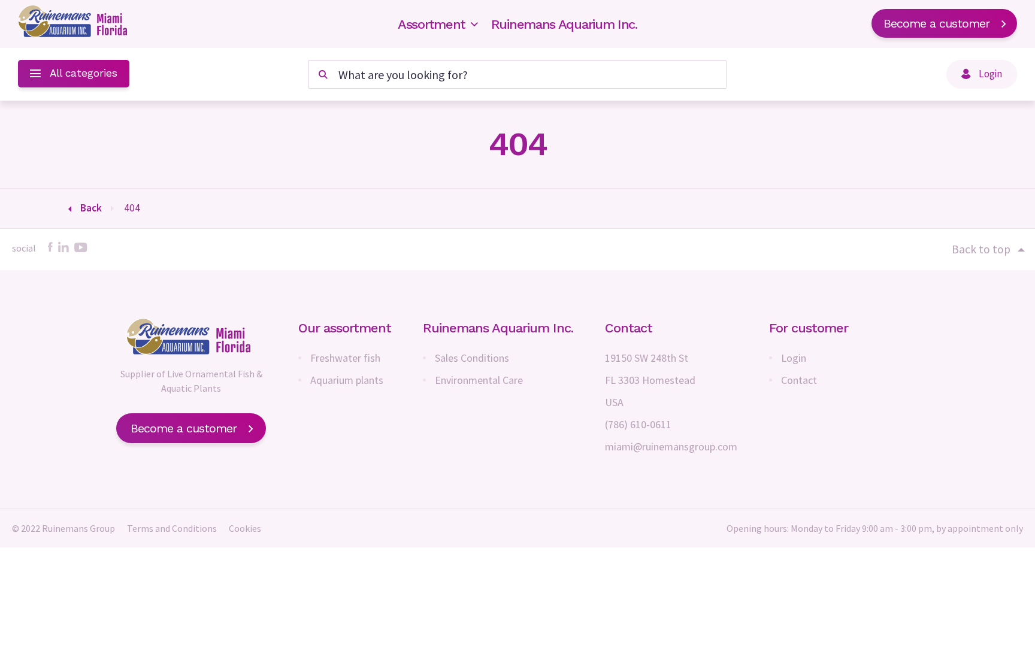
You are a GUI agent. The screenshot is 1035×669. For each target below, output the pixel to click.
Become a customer (936, 23)
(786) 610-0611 (638, 424)
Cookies (245, 528)
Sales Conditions (472, 358)
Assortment (431, 24)
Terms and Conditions (172, 528)
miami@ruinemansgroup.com (671, 446)
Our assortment (344, 327)
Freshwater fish (345, 358)
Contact (799, 380)
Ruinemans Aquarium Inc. (564, 24)
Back (91, 207)
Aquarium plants (346, 380)
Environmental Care (479, 380)
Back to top (981, 249)
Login (793, 358)
